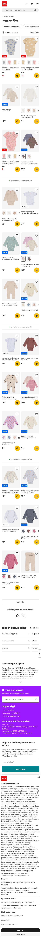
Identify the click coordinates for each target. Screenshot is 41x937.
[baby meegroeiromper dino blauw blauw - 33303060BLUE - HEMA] (4, 62)
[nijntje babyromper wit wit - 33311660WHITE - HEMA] (23, 305)
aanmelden (20, 769)
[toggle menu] (37, 4)
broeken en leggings (9, 634)
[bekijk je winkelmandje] (32, 3)
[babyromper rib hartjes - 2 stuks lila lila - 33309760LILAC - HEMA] (29, 156)
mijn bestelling (8, 710)
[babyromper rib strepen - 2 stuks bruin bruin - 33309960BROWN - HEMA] (23, 156)
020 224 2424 (7, 725)
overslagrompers (32, 27)
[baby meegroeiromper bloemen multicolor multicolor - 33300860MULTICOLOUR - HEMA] (9, 62)
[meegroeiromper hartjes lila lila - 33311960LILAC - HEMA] (4, 437)
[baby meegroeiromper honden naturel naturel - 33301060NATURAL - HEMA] (15, 62)
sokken (34, 641)
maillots (34, 648)
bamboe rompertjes (12, 27)
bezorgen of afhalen (11, 713)
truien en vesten (8, 641)
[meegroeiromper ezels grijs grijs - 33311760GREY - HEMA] (29, 305)
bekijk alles (34, 628)
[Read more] (21, 681)
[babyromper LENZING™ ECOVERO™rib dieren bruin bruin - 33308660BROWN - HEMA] (29, 531)
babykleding (8, 16)
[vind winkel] (36, 699)
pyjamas (5, 648)
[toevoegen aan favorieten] (17, 39)
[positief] (17, 615)
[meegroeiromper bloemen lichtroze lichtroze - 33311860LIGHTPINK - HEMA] (34, 305)
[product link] (11, 47)
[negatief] (23, 615)
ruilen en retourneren (11, 716)
